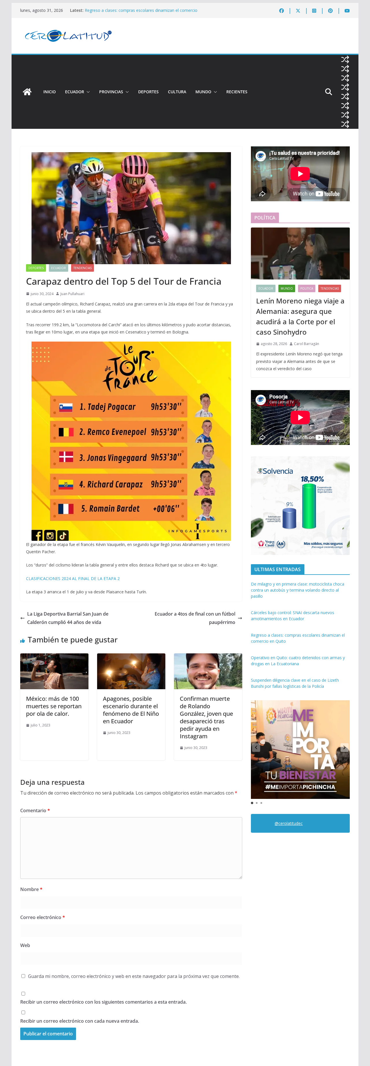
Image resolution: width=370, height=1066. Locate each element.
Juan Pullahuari (72, 293)
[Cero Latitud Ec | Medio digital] (27, 91)
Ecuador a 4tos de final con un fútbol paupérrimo (195, 618)
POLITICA (306, 288)
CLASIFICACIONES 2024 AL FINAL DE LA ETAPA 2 (73, 578)
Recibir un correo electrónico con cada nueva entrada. (79, 1021)
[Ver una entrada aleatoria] (345, 59)
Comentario (35, 810)
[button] (87, 92)
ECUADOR (74, 91)
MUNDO (203, 91)
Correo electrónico (42, 917)
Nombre (31, 889)
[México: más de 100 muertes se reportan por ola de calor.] (54, 657)
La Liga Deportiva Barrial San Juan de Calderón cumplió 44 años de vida (67, 618)
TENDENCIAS (82, 268)
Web (25, 945)
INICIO (49, 91)
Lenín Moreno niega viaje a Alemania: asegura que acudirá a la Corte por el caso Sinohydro (300, 316)
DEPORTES (148, 91)
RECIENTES (236, 91)
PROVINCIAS (111, 91)
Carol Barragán (306, 343)
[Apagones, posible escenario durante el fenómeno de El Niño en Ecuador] (131, 657)
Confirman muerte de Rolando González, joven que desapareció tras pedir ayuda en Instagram (206, 717)
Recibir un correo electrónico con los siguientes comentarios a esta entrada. (103, 1002)
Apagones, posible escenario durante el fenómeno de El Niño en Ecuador (131, 710)
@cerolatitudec (289, 823)
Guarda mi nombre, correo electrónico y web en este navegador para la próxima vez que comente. (134, 976)
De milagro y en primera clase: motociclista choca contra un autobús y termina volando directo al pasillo (297, 590)
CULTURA (177, 91)
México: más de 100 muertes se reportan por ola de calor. (54, 706)
